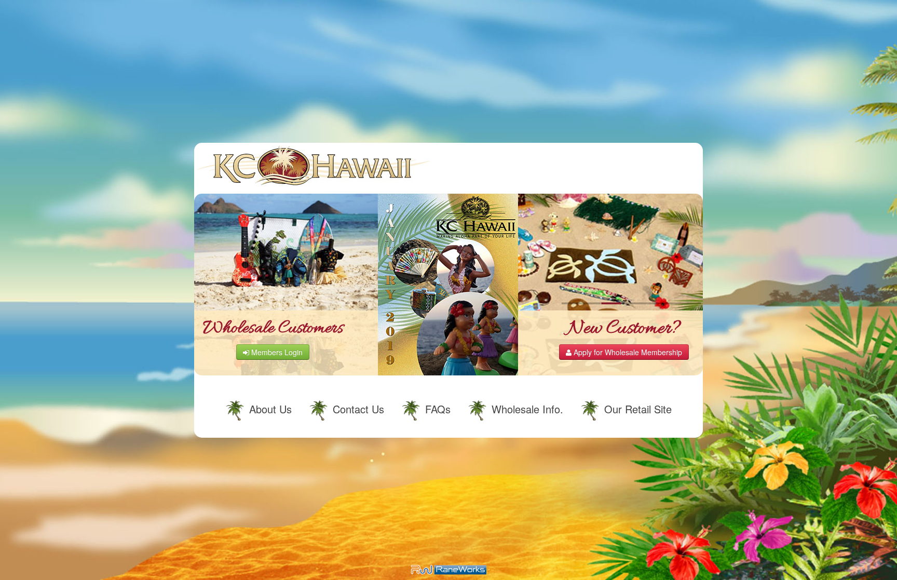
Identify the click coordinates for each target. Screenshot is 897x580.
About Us (270, 408)
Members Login (276, 352)
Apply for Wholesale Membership (627, 352)
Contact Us (358, 408)
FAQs (438, 408)
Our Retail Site (638, 408)
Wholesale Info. (527, 408)
